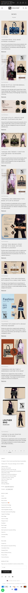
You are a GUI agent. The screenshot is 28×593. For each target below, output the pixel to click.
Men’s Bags (3, 516)
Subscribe (6, 571)
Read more (3, 51)
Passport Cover (4, 520)
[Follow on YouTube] (12, 576)
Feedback (3, 523)
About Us (3, 532)
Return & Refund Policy (6, 552)
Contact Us (3, 543)
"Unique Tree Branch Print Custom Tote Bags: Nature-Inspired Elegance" (11, 246)
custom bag (4, 37)
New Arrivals (4, 500)
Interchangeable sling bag (6, 509)
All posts (14, 17)
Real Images (4, 525)
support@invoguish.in (9, 486)
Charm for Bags (4, 518)
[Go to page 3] (24, 450)
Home (2, 496)
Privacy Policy (4, 554)
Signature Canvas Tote (6, 507)
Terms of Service (5, 557)
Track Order (3, 527)
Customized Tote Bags (6, 505)
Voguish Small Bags (5, 514)
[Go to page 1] (4, 450)
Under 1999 (3, 498)
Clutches (3, 536)
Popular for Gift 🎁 (5, 502)
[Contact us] (2, 590)
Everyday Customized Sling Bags (8, 511)
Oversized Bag (4, 534)
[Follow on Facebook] (2, 576)
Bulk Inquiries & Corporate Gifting (8, 530)
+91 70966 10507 (9, 489)
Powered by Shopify (20, 583)
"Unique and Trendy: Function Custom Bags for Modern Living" (13, 153)
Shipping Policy (4, 550)
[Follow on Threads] (9, 576)
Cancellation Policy (5, 548)
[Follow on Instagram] (5, 576)
